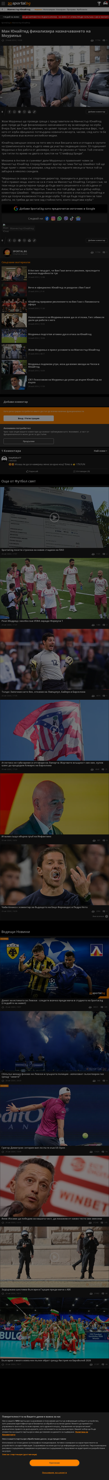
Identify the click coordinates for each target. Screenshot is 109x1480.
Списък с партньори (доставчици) (19, 1454)
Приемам (54, 1462)
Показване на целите (54, 1472)
